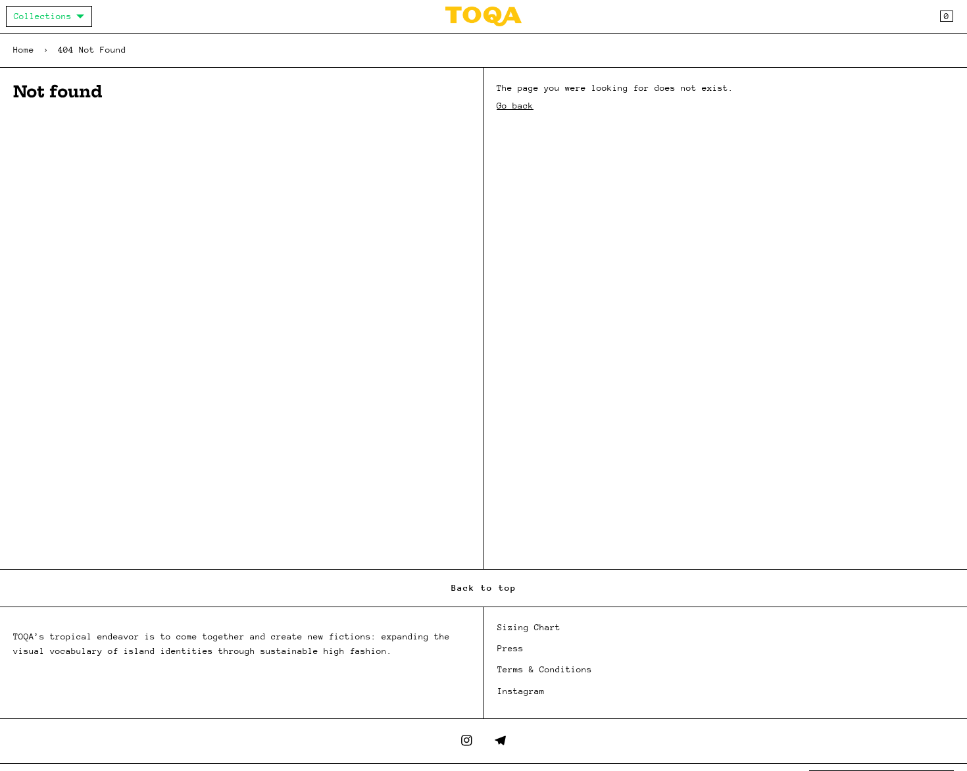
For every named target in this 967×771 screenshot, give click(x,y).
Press (510, 648)
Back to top (483, 588)
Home (23, 50)
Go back (515, 106)
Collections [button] (43, 16)
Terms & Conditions (544, 669)
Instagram (521, 691)
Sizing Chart (528, 627)
